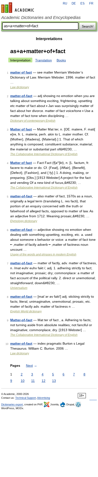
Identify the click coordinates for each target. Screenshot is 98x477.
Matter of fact (21, 129)
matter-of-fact (21, 96)
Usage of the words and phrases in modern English (43, 254)
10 (22, 381)
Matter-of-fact (21, 320)
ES (82, 3)
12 (43, 381)
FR (91, 3)
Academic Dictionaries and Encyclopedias (41, 17)
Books (61, 60)
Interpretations (49, 39)
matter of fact (21, 72)
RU (65, 3)
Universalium (18, 288)
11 (33, 381)
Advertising (43, 397)
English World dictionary (26, 311)
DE (74, 3)
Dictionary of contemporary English (32, 120)
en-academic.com (18, 7)
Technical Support (25, 397)
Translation (43, 60)
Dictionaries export (12, 404)
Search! (87, 26)
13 (54, 381)
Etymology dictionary (23, 221)
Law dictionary (19, 87)
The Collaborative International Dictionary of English (44, 154)
